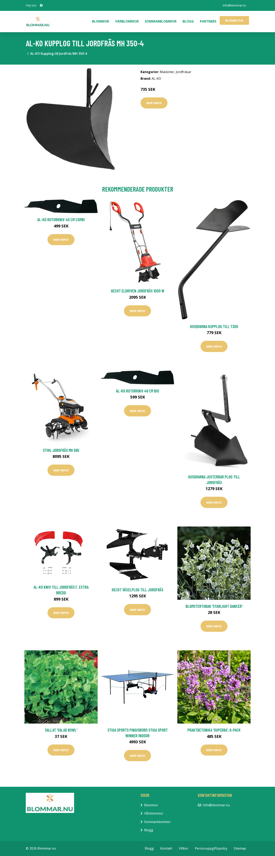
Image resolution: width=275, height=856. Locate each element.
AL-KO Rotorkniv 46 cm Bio (137, 390)
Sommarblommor (161, 21)
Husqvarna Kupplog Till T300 (214, 326)
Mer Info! (154, 103)
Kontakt (166, 848)
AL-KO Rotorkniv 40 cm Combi (61, 219)
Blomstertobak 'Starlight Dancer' (214, 606)
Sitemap (240, 848)
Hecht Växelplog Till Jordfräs (137, 589)
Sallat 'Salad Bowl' (61, 729)
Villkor (183, 848)
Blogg (188, 21)
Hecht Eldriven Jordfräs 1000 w (137, 290)
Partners (208, 21)
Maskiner (167, 72)
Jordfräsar (183, 72)
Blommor (100, 21)
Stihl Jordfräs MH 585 (61, 450)
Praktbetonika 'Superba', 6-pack (214, 729)
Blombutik (234, 20)
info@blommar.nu (234, 5)
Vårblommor (127, 21)
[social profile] (41, 5)
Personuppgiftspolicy (211, 848)
